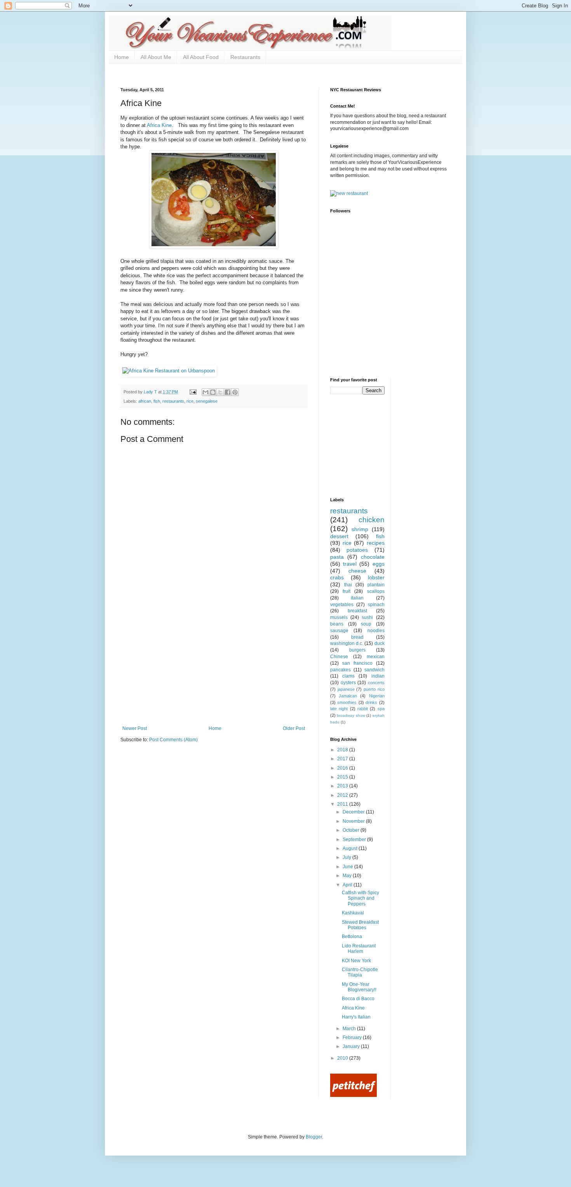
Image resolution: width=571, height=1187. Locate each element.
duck (379, 643)
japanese (346, 689)
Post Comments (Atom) (173, 739)
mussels (339, 617)
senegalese (207, 401)
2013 (343, 786)
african (144, 401)
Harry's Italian (356, 1017)
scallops (376, 591)
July (347, 857)
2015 (343, 777)
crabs (337, 577)
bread (357, 637)
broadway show (351, 715)
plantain (376, 584)
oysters (348, 682)
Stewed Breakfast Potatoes (360, 924)
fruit (346, 591)
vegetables (341, 604)
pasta (337, 557)
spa (381, 708)
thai (348, 584)
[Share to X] (220, 392)
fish (156, 401)
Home (121, 57)
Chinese (339, 656)
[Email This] (205, 392)
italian (357, 598)
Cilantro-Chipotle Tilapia (360, 972)
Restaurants (245, 57)
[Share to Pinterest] (235, 392)
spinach (376, 604)
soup (366, 624)
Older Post (294, 728)
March (350, 1028)
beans (336, 624)
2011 (343, 804)
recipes (376, 543)
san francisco (357, 663)
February (353, 1037)
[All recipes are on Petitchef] (353, 1095)
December (354, 812)
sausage (339, 630)
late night (339, 708)
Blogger (314, 1137)
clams (348, 676)
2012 (343, 795)
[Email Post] (193, 391)
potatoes (357, 550)
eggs (379, 564)
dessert (339, 536)
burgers (357, 650)
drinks (371, 702)
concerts (376, 682)
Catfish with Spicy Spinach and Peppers (360, 898)
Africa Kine (159, 125)
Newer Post (134, 728)
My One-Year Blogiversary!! (359, 987)
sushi (367, 617)
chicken (372, 520)
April (348, 885)
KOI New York (356, 960)
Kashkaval (353, 913)
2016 (343, 768)
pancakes (340, 670)
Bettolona (352, 936)
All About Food (201, 57)
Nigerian (377, 695)
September (355, 839)
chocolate (373, 557)
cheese (357, 571)
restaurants (173, 401)
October (351, 830)
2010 (343, 1058)
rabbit (362, 708)
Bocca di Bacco (358, 998)
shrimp (360, 529)
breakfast (357, 610)
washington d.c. (346, 643)
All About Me (156, 57)
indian (378, 676)
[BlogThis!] (213, 392)
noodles (376, 630)
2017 (343, 758)
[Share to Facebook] (228, 392)
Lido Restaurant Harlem (359, 948)
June (348, 866)
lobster (376, 577)
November (354, 821)
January (352, 1046)
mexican (376, 656)
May (348, 875)
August (351, 848)
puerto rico (374, 689)
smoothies (347, 702)
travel (350, 564)
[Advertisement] (213, 667)
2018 (343, 750)
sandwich (374, 670)
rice (189, 401)
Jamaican (348, 695)
